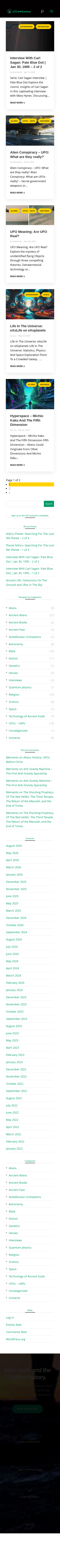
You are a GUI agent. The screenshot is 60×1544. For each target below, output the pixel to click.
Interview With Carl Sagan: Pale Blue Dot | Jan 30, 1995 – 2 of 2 (28, 62)
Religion (14, 694)
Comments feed (16, 1332)
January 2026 (14, 874)
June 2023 (12, 1033)
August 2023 (14, 1026)
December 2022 (16, 1069)
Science (14, 702)
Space (46, 294)
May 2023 (12, 1040)
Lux (14, 335)
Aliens (14, 121)
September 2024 (16, 932)
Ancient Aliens (18, 615)
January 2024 (14, 990)
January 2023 (14, 1062)
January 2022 (14, 1148)
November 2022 (16, 1076)
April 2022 (12, 1127)
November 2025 (16, 889)
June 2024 (12, 954)
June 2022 (12, 1112)
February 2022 (15, 1141)
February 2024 (15, 983)
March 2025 (13, 910)
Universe (44, 121)
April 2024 (12, 968)
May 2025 (12, 903)
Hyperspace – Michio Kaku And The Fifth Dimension (26, 420)
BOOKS (30, 1524)
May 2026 (12, 853)
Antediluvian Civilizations (25, 637)
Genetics (14, 666)
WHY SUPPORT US (30, 1469)
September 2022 (16, 1091)
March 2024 (13, 975)
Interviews (43, 26)
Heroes (13, 673)
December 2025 (16, 882)
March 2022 (13, 1134)
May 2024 (12, 961)
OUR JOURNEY (30, 1497)
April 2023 (12, 1047)
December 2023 (16, 997)
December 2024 (16, 918)
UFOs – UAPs (17, 723)
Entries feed (13, 1325)
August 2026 (14, 846)
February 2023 (15, 1055)
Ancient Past (17, 629)
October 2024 (14, 925)
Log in (10, 1317)
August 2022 (14, 1098)
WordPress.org (15, 1339)
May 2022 (12, 1120)
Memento (17, 72)
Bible (12, 651)
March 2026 (13, 867)
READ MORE (16, 102)
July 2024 (12, 946)
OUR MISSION (27, 1408)
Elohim (13, 658)
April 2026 (12, 860)
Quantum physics (20, 687)
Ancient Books (18, 622)
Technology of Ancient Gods (27, 716)
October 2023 (14, 1011)
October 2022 (14, 1083)
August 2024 (14, 939)
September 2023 (16, 1019)
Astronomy (26, 26)
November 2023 (16, 1004)
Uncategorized (18, 730)
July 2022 (12, 1105)
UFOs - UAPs (29, 121)
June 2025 (12, 896)
